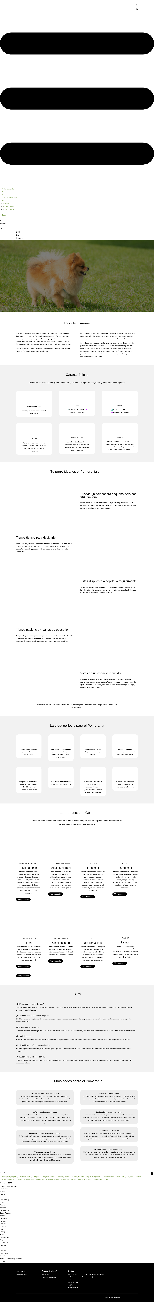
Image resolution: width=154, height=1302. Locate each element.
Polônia (2, 1234)
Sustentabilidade (9, 206)
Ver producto (23, 899)
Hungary (3, 1221)
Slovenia (3, 1208)
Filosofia (6, 203)
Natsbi (4, 215)
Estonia (2, 1216)
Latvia (2, 1197)
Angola (2, 1240)
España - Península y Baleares (11, 1258)
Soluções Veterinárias (9, 198)
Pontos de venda (8, 189)
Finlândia (3, 1245)
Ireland (2, 1202)
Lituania (3, 1250)
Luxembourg (4, 1199)
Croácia (3, 1256)
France (2, 1261)
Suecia (2, 1248)
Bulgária (3, 1226)
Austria (2, 1205)
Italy (1, 1229)
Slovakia (3, 1194)
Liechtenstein (4, 1237)
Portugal (3, 1232)
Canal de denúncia (48, 1280)
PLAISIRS (125, 938)
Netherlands (4, 1210)
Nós (3, 201)
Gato (3, 195)
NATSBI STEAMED (29, 938)
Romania (3, 1224)
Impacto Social (8, 209)
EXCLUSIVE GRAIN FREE (28, 863)
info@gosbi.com (73, 1287)
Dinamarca (4, 1242)
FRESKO (93, 938)
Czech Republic (5, 1213)
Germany (3, 1218)
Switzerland (4, 1189)
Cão (3, 192)
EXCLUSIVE (93, 863)
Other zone (4, 1253)
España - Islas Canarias (8, 1186)
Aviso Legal (45, 1274)
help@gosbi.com (73, 1285)
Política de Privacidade (49, 1277)
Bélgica (2, 1191)
